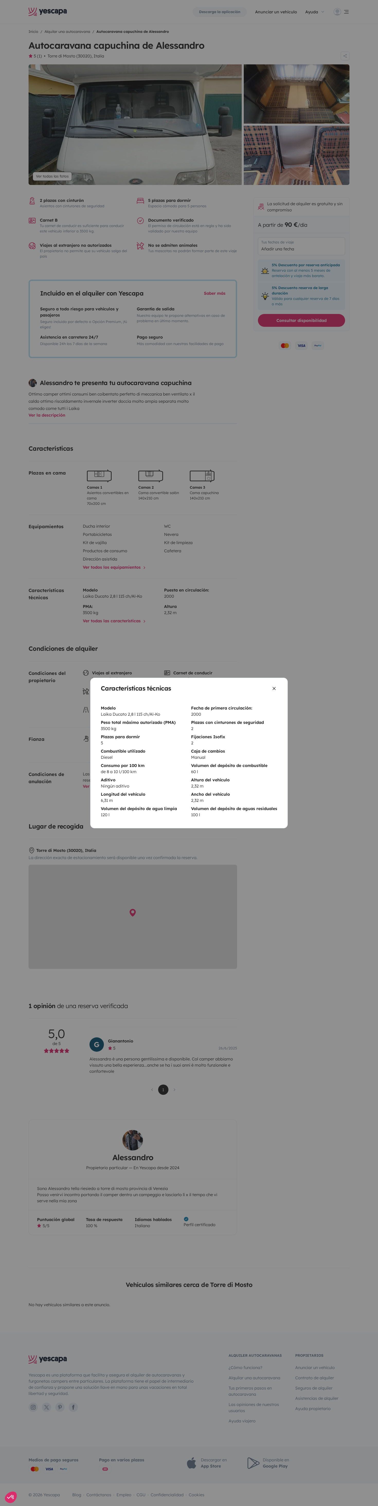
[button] (11, 1497)
